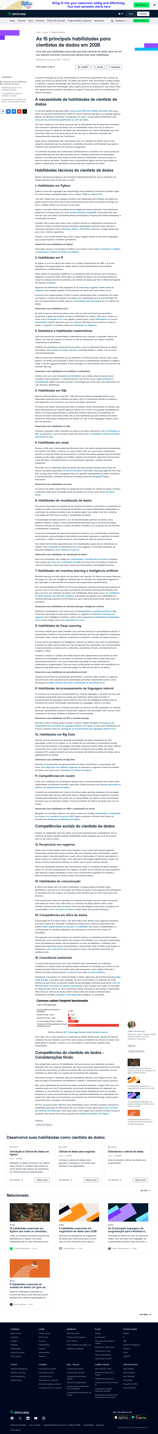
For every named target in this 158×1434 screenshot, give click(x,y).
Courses (42, 1341)
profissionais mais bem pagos (87, 301)
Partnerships (16, 1349)
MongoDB (97, 476)
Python (126, 1333)
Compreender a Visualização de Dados (88, 559)
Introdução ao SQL (46, 1373)
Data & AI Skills (73, 1333)
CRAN (52, 283)
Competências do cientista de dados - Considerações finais (13, 101)
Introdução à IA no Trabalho (50, 1388)
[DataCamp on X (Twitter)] (20, 1418)
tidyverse (39, 290)
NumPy (81, 212)
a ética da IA (57, 949)
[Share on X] (24, 111)
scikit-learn (65, 229)
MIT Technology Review (74, 1032)
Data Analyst (128, 1369)
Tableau (64, 550)
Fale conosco (16, 1356)
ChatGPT (127, 1356)
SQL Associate (129, 1373)
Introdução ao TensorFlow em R (89, 682)
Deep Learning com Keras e (62, 682)
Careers (14, 1341)
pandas (73, 212)
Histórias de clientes (75, 1349)
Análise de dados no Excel (49, 1384)
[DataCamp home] (28, 1412)
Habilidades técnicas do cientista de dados (11, 89)
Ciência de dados (58, 32)
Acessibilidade (88, 1425)
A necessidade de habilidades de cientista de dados (13, 83)
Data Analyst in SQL (103, 1369)
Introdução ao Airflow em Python (76, 770)
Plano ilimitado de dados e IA (79, 1345)
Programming (16, 1380)
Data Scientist (129, 1376)
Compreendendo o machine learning (92, 611)
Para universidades (103, 1355)
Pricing (98, 1333)
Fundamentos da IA (75, 1369)
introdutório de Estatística (69, 376)
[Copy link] (3, 111)
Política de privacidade (18, 1425)
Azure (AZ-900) (129, 1388)
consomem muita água (66, 995)
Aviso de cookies (34, 1425)
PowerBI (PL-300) (130, 1384)
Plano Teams (72, 1341)
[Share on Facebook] (14, 111)
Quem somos (16, 1333)
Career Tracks (44, 1333)
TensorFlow (85, 229)
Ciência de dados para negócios (77, 1151)
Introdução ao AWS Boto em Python (63, 819)
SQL (124, 1341)
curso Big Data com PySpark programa (59, 767)
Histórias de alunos (103, 1351)
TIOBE (84, 194)
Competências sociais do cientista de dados (11, 95)
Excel (125, 1352)
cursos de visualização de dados (66, 562)
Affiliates (14, 1345)
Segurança (100, 1425)
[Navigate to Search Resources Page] (112, 21)
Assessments (44, 1352)
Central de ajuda (18, 1352)
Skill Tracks (43, 1337)
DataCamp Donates (103, 1359)
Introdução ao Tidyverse (85, 325)
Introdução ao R (54, 319)
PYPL (100, 194)
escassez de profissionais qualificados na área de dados (61, 120)
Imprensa (14, 1337)
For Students (100, 1337)
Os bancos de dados (72, 470)
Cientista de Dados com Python (94, 1113)
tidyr (87, 287)
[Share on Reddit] (19, 111)
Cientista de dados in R (104, 1379)
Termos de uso (16, 1430)
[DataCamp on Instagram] (43, 1418)
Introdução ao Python (110, 249)
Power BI (75, 550)
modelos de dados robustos (64, 350)
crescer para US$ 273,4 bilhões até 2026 (88, 111)
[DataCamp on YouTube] (35, 1418)
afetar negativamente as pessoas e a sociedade (65, 926)
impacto (73, 972)
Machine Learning (18, 1373)
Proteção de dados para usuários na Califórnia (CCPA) (61, 1425)
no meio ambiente (96, 972)
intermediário (101, 319)
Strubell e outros (100, 1032)
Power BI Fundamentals (76, 1383)
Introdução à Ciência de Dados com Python (58, 252)
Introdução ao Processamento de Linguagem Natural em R (88, 729)
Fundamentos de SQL (75, 1373)
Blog (46, 32)
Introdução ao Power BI (48, 1380)
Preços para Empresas (76, 1337)
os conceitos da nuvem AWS (60, 816)
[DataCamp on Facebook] (12, 1418)
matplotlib (91, 212)
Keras (74, 229)
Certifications (44, 1345)
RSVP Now (140, 5)
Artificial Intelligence (131, 1345)
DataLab (42, 1356)
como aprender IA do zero (72, 620)
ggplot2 (94, 287)
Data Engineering (18, 1376)
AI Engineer (128, 1380)
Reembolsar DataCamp (104, 1347)
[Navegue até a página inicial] (17, 14)
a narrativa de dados (64, 909)
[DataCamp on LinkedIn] (27, 1418)
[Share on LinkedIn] (8, 111)
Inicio (38, 32)
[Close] (154, 5)
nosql (95, 470)
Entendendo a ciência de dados (125, 1151)
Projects (42, 1349)
